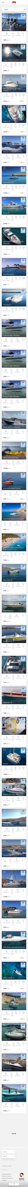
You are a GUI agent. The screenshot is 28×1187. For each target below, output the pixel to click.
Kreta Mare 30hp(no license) (12, 488)
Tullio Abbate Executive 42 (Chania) (14, 947)
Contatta (4, 1180)
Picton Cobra (7, 1070)
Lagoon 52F (7, 121)
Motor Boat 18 (7, 580)
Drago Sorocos (7, 917)
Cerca (6, 9)
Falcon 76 (6, 213)
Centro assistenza (6, 1174)
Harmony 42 (7, 305)
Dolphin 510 (6, 29)
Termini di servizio (6, 1176)
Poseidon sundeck (8, 825)
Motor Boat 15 (7, 672)
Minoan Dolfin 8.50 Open (11, 458)
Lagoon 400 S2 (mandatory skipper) (14, 60)
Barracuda (6, 1100)
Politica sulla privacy (7, 1178)
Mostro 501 (6, 1039)
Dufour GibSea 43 (8, 978)
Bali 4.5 (5, 764)
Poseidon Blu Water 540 (10, 794)
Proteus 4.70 (7, 855)
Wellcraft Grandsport (9, 152)
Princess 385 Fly (8, 1008)
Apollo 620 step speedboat (11, 427)
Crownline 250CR (8, 274)
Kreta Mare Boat (8, 611)
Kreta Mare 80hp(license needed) (13, 519)
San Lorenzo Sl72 (8, 182)
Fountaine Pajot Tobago (10, 886)
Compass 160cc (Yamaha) (11, 335)
